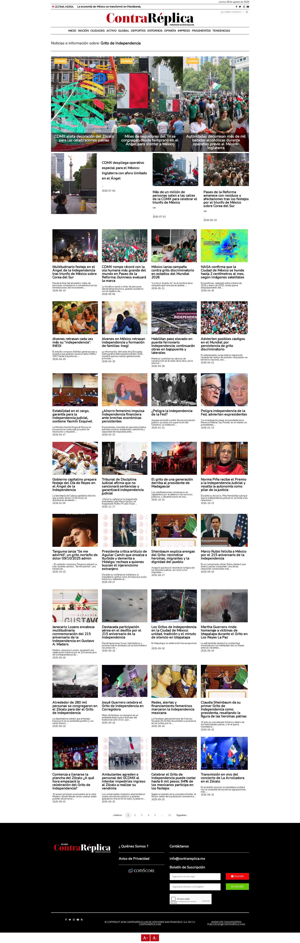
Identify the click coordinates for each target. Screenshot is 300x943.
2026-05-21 (158, 288)
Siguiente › (181, 815)
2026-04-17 (59, 434)
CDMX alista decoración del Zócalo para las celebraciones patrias (84, 138)
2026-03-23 (108, 434)
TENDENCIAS (221, 31)
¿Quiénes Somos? (231, 12)
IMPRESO (184, 31)
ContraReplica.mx (150, 924)
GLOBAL (123, 31)
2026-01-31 (158, 427)
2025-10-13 (207, 503)
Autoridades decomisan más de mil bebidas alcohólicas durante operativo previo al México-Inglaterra (216, 142)
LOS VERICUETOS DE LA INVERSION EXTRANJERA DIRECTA (116, 7)
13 (169, 815)
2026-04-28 (158, 366)
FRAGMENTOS (201, 31)
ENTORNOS (154, 31)
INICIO (72, 31)
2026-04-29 (59, 359)
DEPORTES (138, 31)
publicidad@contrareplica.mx (226, 924)
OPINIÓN (170, 31)
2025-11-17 (108, 506)
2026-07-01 (159, 216)
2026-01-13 (207, 427)
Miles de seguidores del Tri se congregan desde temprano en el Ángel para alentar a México (150, 140)
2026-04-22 (207, 362)
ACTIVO (111, 31)
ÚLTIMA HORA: (64, 7)
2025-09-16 (207, 571)
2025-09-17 (108, 582)
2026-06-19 (210, 220)
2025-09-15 (207, 729)
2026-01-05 (59, 503)
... (102, 185)
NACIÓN (83, 31)
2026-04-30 (207, 290)
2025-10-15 (158, 499)
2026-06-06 (108, 294)
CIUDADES (97, 31)
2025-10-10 (59, 571)
